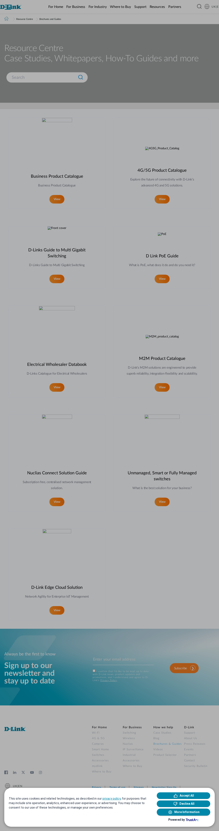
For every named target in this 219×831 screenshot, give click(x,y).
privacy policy (111, 798)
